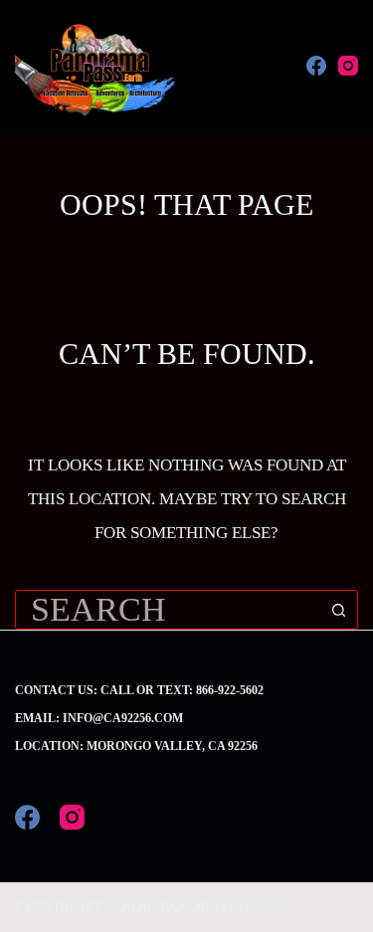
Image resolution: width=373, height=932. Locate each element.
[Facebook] (316, 66)
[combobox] (167, 610)
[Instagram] (348, 66)
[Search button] (338, 610)
